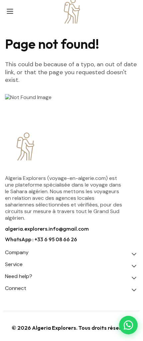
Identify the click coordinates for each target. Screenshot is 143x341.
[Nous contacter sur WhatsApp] (128, 325)
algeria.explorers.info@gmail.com (47, 228)
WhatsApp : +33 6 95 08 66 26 (41, 239)
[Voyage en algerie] (71, 147)
